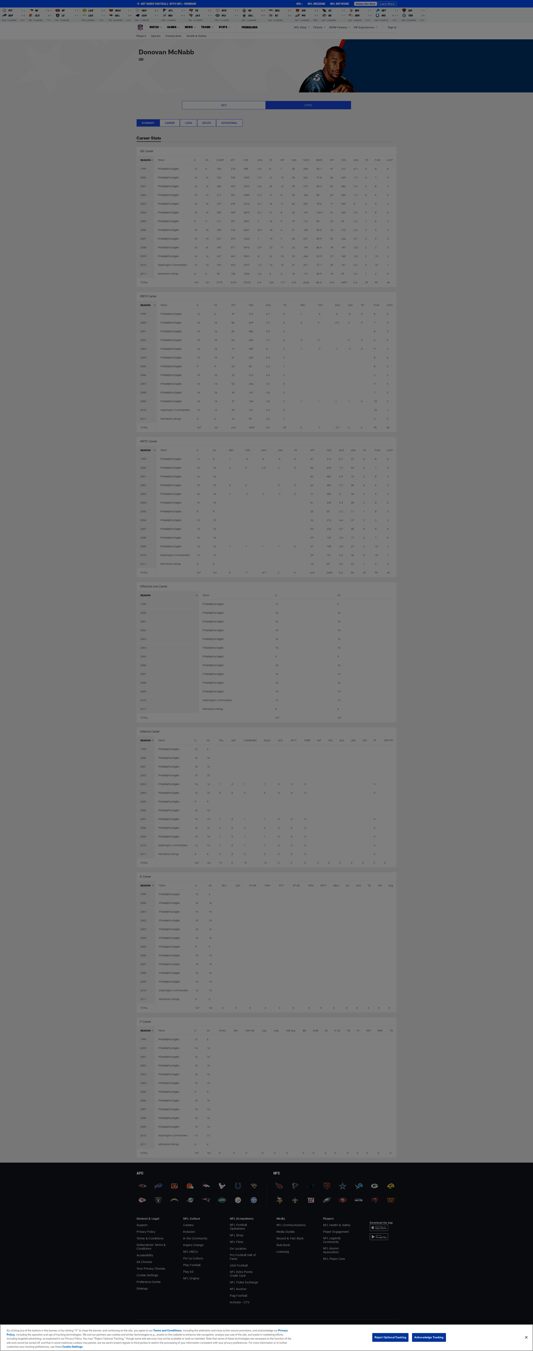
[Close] (526, 1337)
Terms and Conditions (167, 1330)
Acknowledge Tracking (429, 1337)
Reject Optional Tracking (390, 1337)
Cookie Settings (72, 1346)
